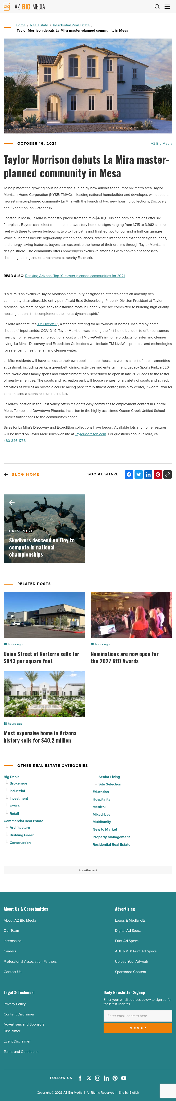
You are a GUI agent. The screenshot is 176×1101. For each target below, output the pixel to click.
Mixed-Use (101, 814)
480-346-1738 (15, 440)
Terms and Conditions (21, 1051)
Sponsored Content (130, 971)
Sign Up (138, 1028)
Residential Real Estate (71, 25)
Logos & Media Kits (130, 920)
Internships (12, 940)
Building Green (22, 835)
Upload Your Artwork (131, 961)
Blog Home (26, 474)
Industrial (17, 790)
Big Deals (11, 776)
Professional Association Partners (30, 961)
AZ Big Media (161, 143)
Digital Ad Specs (128, 930)
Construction (20, 842)
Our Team (11, 930)
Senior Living (109, 776)
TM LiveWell (47, 324)
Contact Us (12, 971)
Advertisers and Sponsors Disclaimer (24, 1028)
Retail (14, 813)
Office (15, 806)
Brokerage (18, 783)
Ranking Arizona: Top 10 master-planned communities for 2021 (75, 275)
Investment (19, 798)
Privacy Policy (15, 1004)
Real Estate (39, 25)
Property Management (111, 837)
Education (101, 791)
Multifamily (102, 821)
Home (20, 25)
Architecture (20, 827)
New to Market (105, 829)
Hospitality (101, 799)
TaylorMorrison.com (90, 434)
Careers (10, 951)
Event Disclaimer (17, 1041)
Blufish (134, 1092)
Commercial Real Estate (23, 821)
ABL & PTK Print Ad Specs (136, 951)
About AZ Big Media (20, 920)
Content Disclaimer (19, 1014)
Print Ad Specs (126, 940)
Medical (99, 807)
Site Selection (110, 784)
